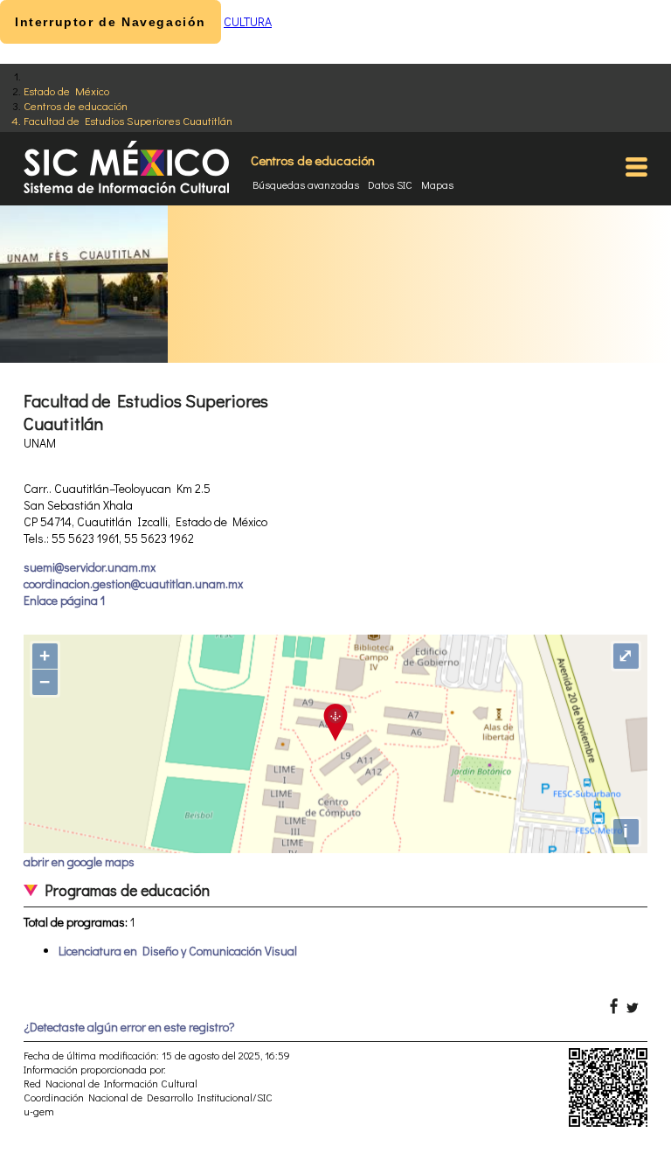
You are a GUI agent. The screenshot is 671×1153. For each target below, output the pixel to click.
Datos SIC (390, 184)
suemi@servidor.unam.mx (90, 567)
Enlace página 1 (64, 600)
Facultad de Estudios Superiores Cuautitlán (128, 120)
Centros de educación (76, 105)
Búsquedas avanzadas (305, 184)
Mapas (437, 184)
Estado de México (66, 90)
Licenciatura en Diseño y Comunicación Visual (178, 950)
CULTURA (248, 21)
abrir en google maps (79, 861)
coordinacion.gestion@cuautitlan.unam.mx (133, 583)
